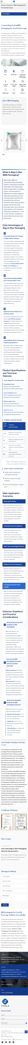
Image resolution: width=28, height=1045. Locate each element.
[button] (1, 140)
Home (3, 5)
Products (9, 5)
